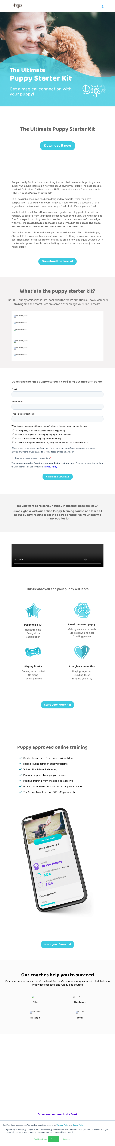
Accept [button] (53, 1139)
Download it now (57, 146)
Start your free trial (57, 704)
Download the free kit (57, 261)
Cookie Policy (78, 1125)
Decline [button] (66, 1139)
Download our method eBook (57, 1114)
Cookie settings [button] (40, 1139)
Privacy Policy (62, 1125)
